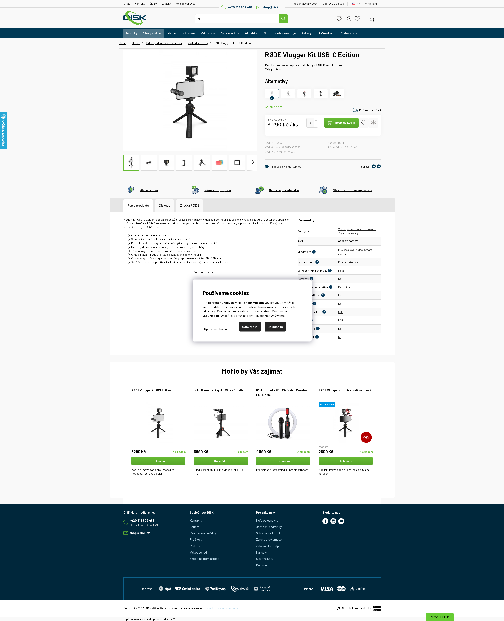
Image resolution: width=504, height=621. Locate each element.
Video (359, 249)
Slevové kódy (264, 558)
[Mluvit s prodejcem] (379, 166)
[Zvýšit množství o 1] (316, 120)
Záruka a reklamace (269, 539)
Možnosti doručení (370, 110)
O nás (126, 3)
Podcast (195, 546)
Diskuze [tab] (164, 205)
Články (153, 3)
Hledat (283, 18)
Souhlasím (275, 327)
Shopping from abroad (204, 558)
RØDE (341, 142)
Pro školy (196, 539)
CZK (355, 4)
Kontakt (140, 3)
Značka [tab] (189, 205)
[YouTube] (341, 521)
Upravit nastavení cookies (221, 608)
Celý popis (272, 69)
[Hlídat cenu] (284, 166)
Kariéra (194, 527)
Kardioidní (344, 287)
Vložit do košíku (345, 122)
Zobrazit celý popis (205, 271)
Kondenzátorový (348, 262)
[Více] (375, 33)
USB (340, 312)
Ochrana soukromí (268, 533)
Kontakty (196, 520)
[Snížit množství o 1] (316, 125)
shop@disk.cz (272, 7)
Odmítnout (250, 327)
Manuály (261, 552)
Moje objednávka (185, 3)
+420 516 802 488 (239, 7)
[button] (158, 468)
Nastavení (215, 328)
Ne (339, 278)
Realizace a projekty (203, 533)
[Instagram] (333, 521)
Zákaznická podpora (269, 546)
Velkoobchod (198, 552)
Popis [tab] (131, 205)
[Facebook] (325, 521)
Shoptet (347, 608)
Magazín (261, 565)
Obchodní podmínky (269, 527)
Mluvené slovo (346, 249)
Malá (341, 270)
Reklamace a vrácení (305, 3)
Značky (166, 3)
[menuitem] (131, 33)
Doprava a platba (333, 3)
